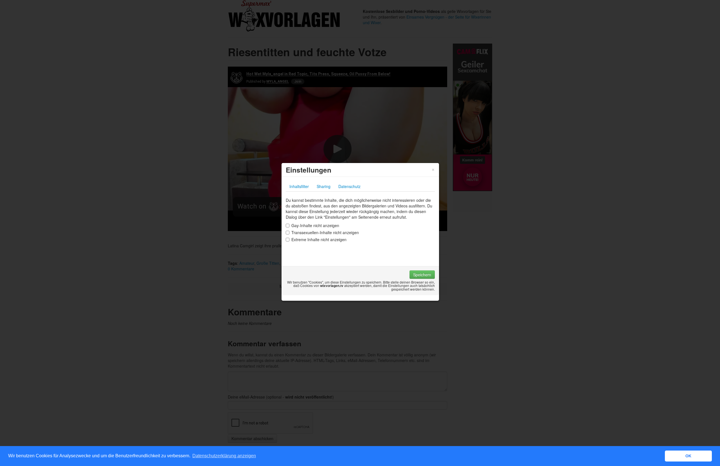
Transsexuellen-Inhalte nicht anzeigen (325, 232)
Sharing (323, 186)
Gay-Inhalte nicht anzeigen (315, 225)
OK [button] (688, 456)
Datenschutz (349, 186)
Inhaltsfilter (299, 186)
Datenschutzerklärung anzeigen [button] (224, 455)
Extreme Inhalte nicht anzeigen (318, 239)
